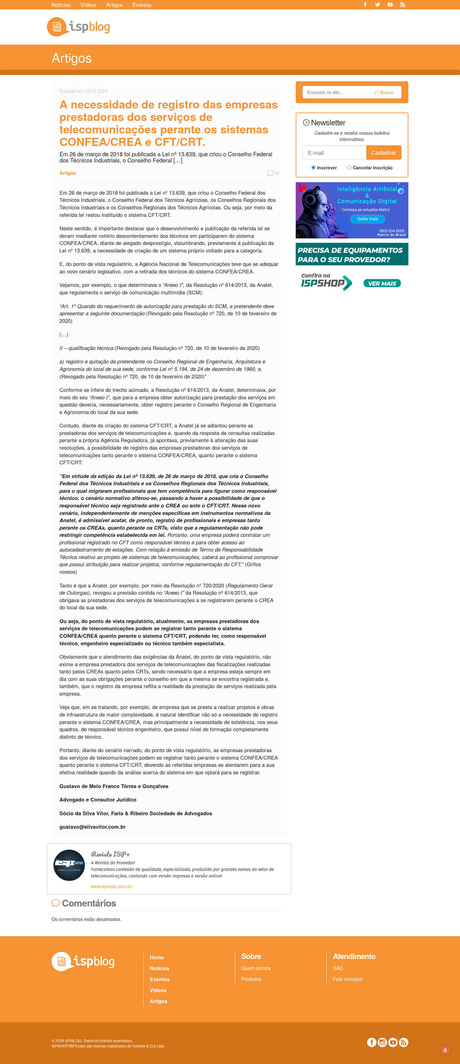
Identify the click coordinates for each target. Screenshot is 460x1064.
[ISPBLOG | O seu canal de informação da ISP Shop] (78, 27)
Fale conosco (348, 978)
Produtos (251, 978)
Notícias (61, 4)
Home (157, 957)
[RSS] (402, 4)
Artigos (114, 4)
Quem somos (256, 968)
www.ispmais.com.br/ (112, 886)
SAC (338, 968)
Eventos (141, 4)
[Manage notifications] (445, 1050)
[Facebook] (365, 4)
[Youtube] (390, 4)
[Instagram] (382, 1042)
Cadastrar (383, 152)
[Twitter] (377, 4)
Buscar (386, 92)
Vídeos (88, 4)
